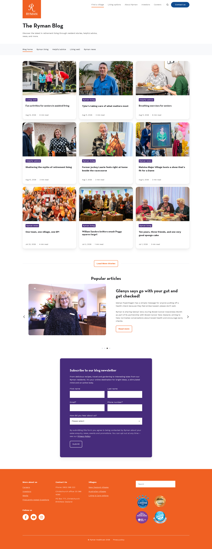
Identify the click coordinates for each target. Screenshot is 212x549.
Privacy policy (118, 540)
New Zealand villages (99, 487)
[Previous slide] (24, 316)
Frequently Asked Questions (36, 500)
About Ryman (131, 4)
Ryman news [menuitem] (90, 49)
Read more (124, 335)
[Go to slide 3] (107, 348)
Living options (114, 4)
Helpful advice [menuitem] (59, 49)
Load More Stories (106, 263)
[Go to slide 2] (104, 348)
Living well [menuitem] (75, 49)
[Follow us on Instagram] (42, 517)
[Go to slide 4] (109, 348)
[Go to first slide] (187, 316)
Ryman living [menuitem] (42, 49)
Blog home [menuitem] (28, 49)
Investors (145, 4)
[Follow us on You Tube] (34, 517)
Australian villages (97, 491)
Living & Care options (98, 495)
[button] (167, 4)
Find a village (97, 4)
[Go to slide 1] (102, 348)
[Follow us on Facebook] (26, 517)
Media (25, 495)
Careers (157, 4)
